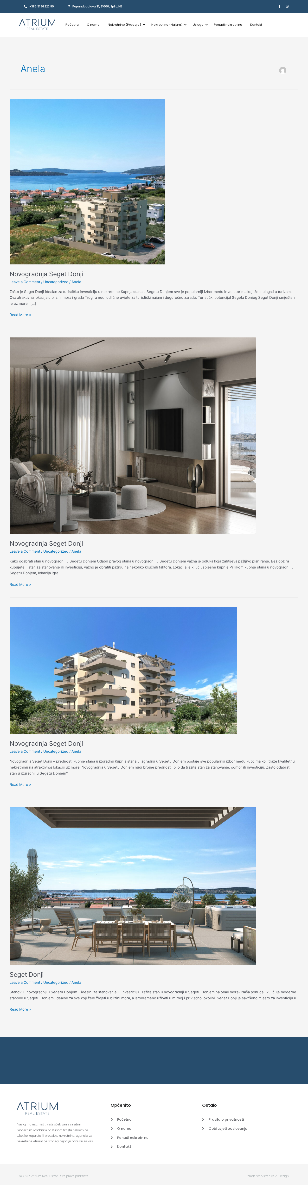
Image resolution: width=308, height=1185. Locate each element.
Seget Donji (27, 974)
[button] (95, 6)
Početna (72, 24)
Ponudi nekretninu (228, 24)
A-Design (282, 1176)
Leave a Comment (25, 282)
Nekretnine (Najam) (166, 24)
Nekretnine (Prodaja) (124, 24)
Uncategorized (55, 282)
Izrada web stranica (261, 1176)
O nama (93, 24)
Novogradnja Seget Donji (46, 274)
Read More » (20, 314)
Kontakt (256, 24)
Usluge (198, 24)
